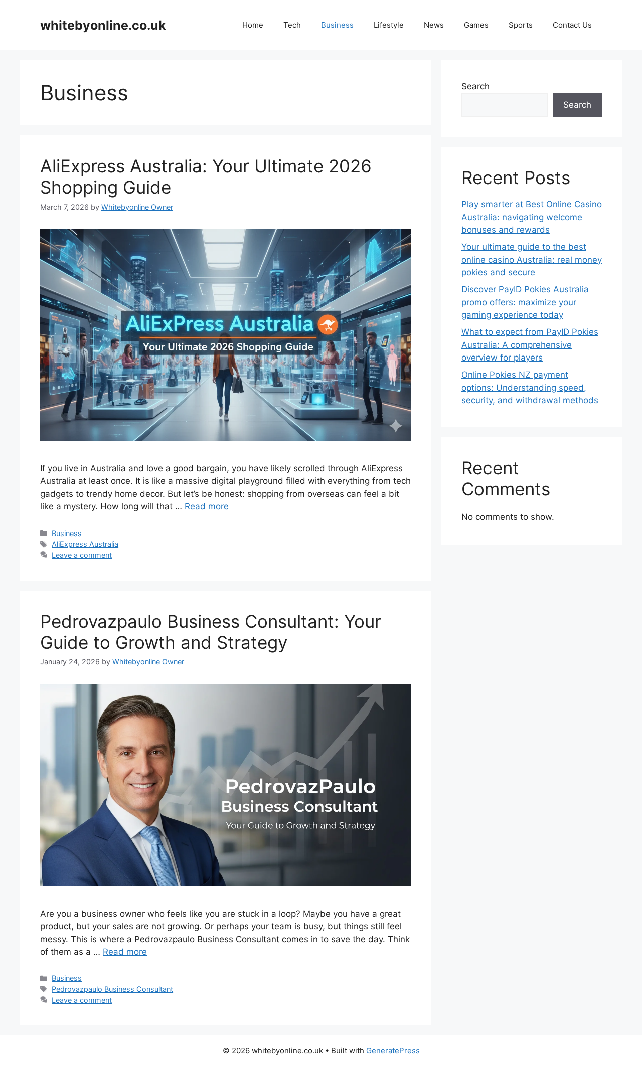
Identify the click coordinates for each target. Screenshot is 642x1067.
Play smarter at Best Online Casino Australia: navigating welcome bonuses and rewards (531, 217)
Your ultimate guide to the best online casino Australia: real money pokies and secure (531, 259)
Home (252, 25)
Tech (292, 25)
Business (337, 25)
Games (476, 25)
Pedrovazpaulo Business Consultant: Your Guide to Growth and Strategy (210, 632)
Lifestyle (389, 25)
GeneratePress (393, 1050)
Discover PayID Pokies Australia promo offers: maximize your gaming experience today (525, 302)
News (434, 25)
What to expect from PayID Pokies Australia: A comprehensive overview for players (529, 345)
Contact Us (572, 25)
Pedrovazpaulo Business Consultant (112, 989)
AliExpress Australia (85, 544)
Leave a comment (82, 555)
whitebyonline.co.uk (103, 25)
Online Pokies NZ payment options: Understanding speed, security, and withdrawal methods (529, 387)
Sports (521, 25)
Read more (207, 506)
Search (475, 86)
